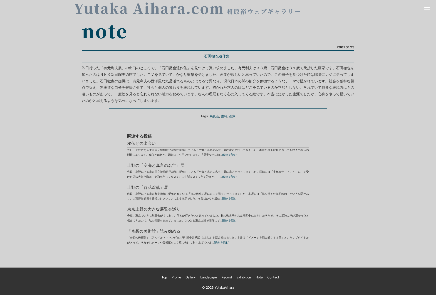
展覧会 (214, 116)
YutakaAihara (224, 287)
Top (164, 277)
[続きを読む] (230, 154)
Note (259, 277)
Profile (176, 277)
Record (226, 277)
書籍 (224, 116)
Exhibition (244, 277)
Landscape (208, 277)
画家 (232, 116)
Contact (273, 277)
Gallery (191, 277)
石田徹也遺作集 (217, 56)
